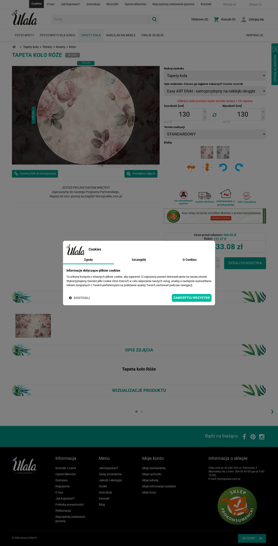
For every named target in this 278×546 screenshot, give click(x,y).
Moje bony (149, 492)
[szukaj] (154, 19)
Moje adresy (150, 480)
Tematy (47, 47)
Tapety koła (91, 35)
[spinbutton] (184, 114)
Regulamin (62, 486)
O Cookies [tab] (190, 259)
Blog (102, 504)
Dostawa (61, 480)
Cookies (36, 3)
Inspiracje (254, 35)
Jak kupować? (70, 4)
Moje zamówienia (154, 468)
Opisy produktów (110, 474)
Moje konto (153, 458)
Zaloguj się (256, 19)
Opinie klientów (135, 4)
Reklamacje (63, 510)
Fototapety (24, 35)
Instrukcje (93, 4)
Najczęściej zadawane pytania (173, 4)
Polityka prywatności (69, 504)
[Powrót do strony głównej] (14, 47)
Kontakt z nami (65, 468)
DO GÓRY (248, 538)
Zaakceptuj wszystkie (191, 297)
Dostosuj (82, 298)
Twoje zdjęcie (152, 35)
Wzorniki (112, 4)
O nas (51, 4)
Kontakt (206, 4)
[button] (204, 111)
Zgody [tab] (88, 259)
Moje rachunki (151, 474)
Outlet (103, 486)
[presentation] (272, 411)
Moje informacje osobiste (159, 486)
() (199, 19)
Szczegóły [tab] (139, 259)
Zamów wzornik (233, 84)
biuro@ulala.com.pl (228, 478)
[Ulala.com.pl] (30, 17)
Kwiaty (60, 47)
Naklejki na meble (121, 35)
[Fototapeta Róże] (33, 325)
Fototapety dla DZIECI (57, 35)
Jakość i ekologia (110, 480)
